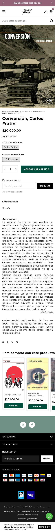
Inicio (4, 111)
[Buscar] (51, 21)
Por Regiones (14, 111)
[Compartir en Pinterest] (17, 342)
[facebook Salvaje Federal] (32, 425)
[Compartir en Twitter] (12, 342)
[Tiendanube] (27, 519)
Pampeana (26, 111)
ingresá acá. (46, 511)
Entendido (44, 527)
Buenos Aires (38, 111)
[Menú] (4, 11)
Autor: (12, 142)
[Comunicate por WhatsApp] (49, 516)
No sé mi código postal (12, 192)
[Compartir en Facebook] (7, 342)
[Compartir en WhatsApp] (3, 342)
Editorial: (13, 154)
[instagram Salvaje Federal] (23, 425)
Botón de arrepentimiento (27, 515)
